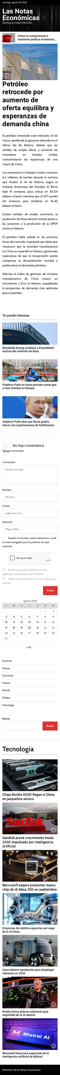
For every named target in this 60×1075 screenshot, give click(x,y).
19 (21, 627)
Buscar (6, 718)
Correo (6, 505)
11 (14, 622)
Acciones (7, 660)
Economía (7, 675)
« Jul (28, 647)
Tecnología (8, 705)
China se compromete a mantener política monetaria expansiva (36, 39)
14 (37, 622)
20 (29, 627)
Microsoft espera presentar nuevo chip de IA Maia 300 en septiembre (29, 887)
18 (14, 627)
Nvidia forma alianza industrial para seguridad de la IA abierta (25, 1013)
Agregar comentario (13, 450)
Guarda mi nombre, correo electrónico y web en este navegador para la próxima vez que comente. (29, 542)
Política (6, 697)
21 (37, 627)
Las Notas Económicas (21, 14)
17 (6, 627)
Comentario (8, 462)
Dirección (7, 522)
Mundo (6, 690)
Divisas (6, 668)
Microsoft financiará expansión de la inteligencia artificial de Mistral (25, 1055)
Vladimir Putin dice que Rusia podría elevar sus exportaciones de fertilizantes (28, 423)
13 (29, 622)
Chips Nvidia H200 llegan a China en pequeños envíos (28, 797)
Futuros (6, 682)
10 (6, 622)
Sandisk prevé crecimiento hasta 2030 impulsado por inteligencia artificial (28, 842)
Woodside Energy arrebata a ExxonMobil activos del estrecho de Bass (28, 349)
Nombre (6, 489)
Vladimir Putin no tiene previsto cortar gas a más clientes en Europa (29, 386)
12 (21, 622)
